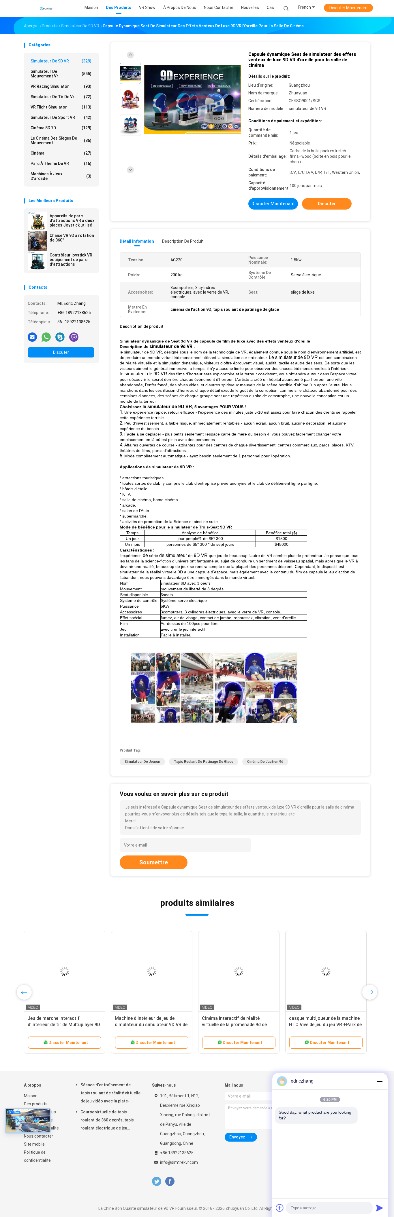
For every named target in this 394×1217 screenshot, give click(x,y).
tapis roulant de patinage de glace (203, 762)
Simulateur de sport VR (61, 117)
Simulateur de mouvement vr (61, 73)
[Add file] (280, 1207)
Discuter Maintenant (348, 7)
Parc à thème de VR (61, 163)
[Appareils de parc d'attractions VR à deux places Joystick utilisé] (37, 221)
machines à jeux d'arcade (61, 176)
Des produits (36, 1104)
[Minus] (379, 1081)
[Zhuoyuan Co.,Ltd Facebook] (170, 1181)
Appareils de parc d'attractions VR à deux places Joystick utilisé (72, 220)
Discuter (61, 352)
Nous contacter (38, 1136)
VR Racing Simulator (61, 86)
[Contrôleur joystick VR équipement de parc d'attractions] (37, 260)
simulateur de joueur (142, 762)
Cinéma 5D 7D (61, 127)
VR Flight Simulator (61, 107)
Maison (30, 1096)
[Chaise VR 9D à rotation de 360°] (37, 241)
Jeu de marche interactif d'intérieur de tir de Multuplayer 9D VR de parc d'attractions (64, 1025)
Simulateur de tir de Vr (61, 96)
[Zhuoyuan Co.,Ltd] (46, 9)
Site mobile (34, 1144)
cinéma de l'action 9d (265, 762)
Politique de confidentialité (37, 1156)
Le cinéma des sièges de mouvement (61, 140)
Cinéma (61, 153)
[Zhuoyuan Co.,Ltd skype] (60, 336)
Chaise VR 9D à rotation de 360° (72, 237)
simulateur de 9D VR (61, 61)
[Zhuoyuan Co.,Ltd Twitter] (156, 1181)
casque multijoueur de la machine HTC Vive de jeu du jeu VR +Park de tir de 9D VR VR (325, 1025)
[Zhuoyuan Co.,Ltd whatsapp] (46, 336)
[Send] (379, 1207)
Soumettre (153, 862)
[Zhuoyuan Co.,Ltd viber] (73, 336)
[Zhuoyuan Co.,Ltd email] (32, 336)
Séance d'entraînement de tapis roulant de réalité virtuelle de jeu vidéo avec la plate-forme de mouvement (110, 1094)
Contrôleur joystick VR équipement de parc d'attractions (71, 260)
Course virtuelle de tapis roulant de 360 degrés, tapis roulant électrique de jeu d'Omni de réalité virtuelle (107, 1121)
